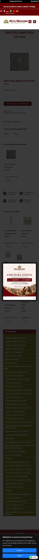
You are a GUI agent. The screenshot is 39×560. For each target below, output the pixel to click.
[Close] (37, 535)
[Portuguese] (14, 11)
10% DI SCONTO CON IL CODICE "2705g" (20, 7)
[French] (4, 11)
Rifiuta (19, 556)
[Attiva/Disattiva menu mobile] (34, 21)
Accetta (19, 550)
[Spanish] (17, 11)
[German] (7, 11)
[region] (19, 547)
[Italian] (11, 11)
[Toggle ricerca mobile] (29, 21)
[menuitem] (10, 13)
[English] (1, 11)
